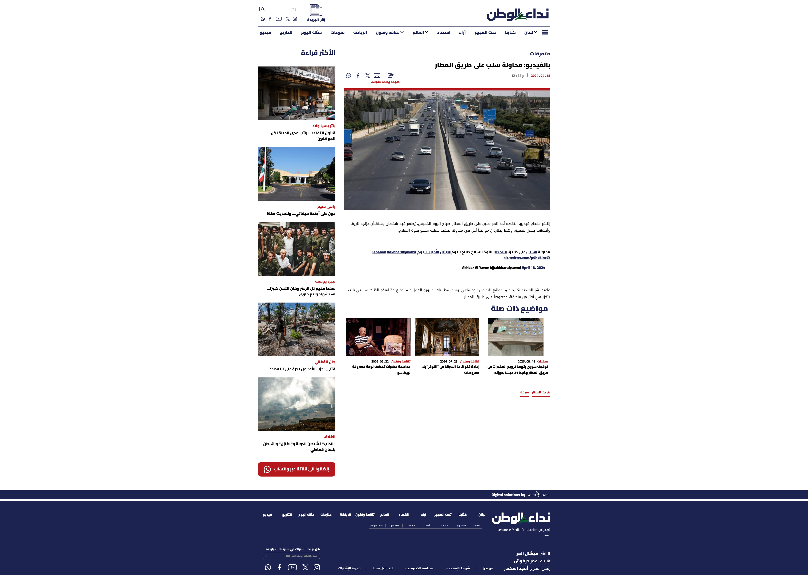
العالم (418, 33)
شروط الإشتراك (349, 568)
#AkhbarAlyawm (400, 252)
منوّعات (338, 33)
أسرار (427, 525)
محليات (444, 525)
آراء (462, 33)
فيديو (265, 33)
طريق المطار (541, 392)
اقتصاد (444, 33)
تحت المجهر (485, 33)
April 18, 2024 (533, 268)
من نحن (488, 568)
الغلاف (476, 525)
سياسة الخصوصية (419, 568)
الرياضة (360, 33)
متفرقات (540, 54)
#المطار (500, 252)
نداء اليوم (461, 525)
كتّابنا (510, 33)
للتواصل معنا (383, 568)
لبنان (528, 33)
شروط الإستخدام (457, 568)
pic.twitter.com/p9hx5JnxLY (527, 258)
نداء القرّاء (394, 525)
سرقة (524, 392)
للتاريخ (286, 33)
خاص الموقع (377, 525)
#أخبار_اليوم (428, 252)
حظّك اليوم (311, 33)
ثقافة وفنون (388, 33)
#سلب (531, 252)
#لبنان (445, 252)
